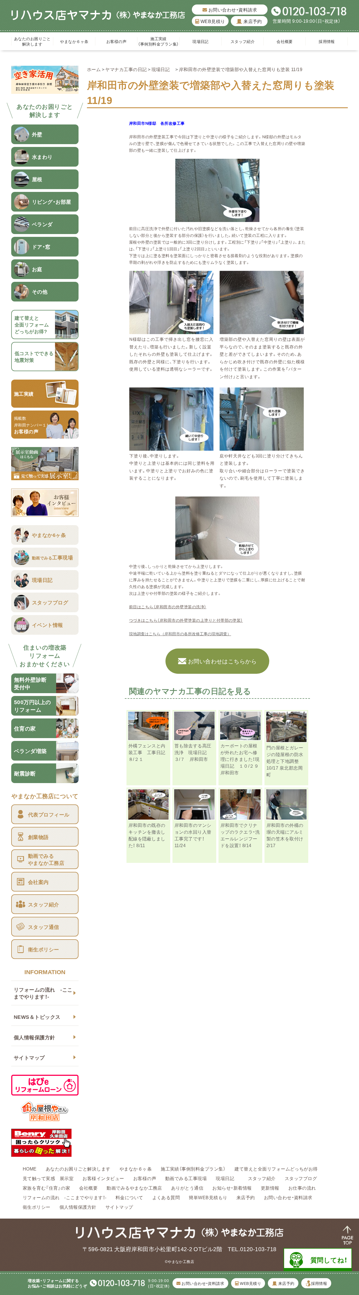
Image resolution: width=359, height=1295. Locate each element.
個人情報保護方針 (34, 1037)
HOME (30, 1168)
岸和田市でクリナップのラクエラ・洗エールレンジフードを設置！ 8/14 (240, 835)
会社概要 (285, 41)
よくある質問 (166, 1197)
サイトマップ (29, 1057)
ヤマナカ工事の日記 (126, 69)
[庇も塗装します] (262, 446)
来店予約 (252, 21)
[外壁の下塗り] (217, 218)
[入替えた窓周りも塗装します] (171, 330)
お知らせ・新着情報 (232, 1187)
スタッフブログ (301, 1178)
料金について (129, 1197)
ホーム (94, 69)
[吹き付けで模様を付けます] (262, 330)
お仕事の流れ (302, 1187)
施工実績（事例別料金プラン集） (158, 41)
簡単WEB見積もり (208, 1197)
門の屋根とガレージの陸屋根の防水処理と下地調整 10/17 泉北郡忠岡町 (284, 761)
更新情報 (270, 1187)
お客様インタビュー (103, 1178)
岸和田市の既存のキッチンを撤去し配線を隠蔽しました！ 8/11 (146, 835)
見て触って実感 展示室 (48, 1178)
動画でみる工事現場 (186, 1178)
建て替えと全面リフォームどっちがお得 (276, 1168)
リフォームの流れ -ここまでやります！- (43, 993)
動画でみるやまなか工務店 (134, 1187)
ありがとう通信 (187, 1187)
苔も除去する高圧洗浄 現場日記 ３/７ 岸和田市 (192, 752)
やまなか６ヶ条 (74, 41)
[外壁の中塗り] (171, 446)
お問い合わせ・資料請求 (232, 9)
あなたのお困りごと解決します (32, 41)
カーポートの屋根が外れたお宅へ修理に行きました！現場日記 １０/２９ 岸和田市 (241, 759)
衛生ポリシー (36, 1206)
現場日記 (202, 41)
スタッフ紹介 (243, 41)
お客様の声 (116, 41)
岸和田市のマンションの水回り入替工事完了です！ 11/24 (192, 835)
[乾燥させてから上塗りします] (217, 556)
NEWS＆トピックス (37, 1016)
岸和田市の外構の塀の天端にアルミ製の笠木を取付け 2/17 (284, 835)
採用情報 (327, 41)
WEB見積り (212, 21)
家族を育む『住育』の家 (46, 1187)
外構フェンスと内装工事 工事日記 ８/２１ (149, 752)
